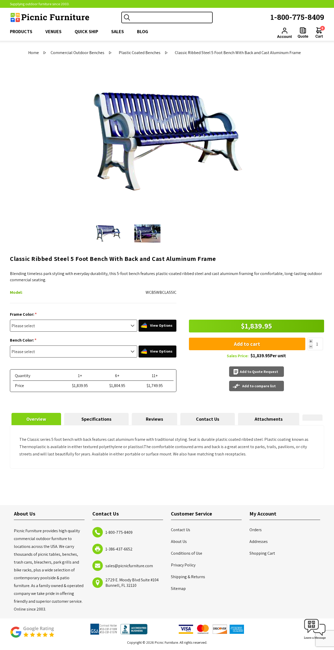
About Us (179, 541)
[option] (108, 233)
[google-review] (32, 634)
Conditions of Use (186, 553)
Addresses (258, 541)
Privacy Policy (183, 565)
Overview (36, 419)
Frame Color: (22, 314)
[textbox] (172, 17)
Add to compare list (259, 386)
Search (127, 17)
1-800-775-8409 (297, 17)
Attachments (269, 419)
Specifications (96, 419)
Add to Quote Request (259, 371)
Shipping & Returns (188, 576)
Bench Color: (22, 340)
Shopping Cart (262, 553)
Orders (255, 529)
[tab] (36, 419)
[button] (315, 639)
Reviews (154, 419)
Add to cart (247, 344)
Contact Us (207, 419)
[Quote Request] (302, 32)
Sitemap (178, 588)
